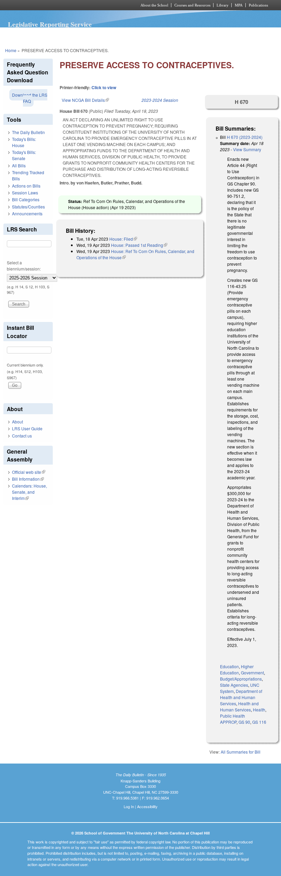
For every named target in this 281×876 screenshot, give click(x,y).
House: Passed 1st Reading (139, 245)
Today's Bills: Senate (24, 155)
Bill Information (28, 479)
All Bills (19, 165)
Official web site (28, 472)
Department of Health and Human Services (241, 697)
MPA (239, 5)
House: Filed (123, 239)
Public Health (232, 716)
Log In (129, 806)
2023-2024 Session (160, 100)
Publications (258, 5)
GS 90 (244, 722)
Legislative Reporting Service (50, 24)
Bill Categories (25, 199)
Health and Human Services (239, 706)
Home (10, 50)
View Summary (247, 149)
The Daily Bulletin (28, 132)
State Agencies (234, 685)
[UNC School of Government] (61, 5)
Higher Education (237, 669)
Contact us (22, 436)
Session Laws (25, 192)
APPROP (228, 722)
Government (252, 672)
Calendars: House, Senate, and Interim (29, 492)
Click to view (103, 87)
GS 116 (259, 722)
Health (259, 709)
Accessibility (147, 806)
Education (229, 666)
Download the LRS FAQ (29, 98)
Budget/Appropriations (241, 679)
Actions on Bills (26, 186)
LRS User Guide (27, 428)
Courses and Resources (192, 5)
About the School (154, 5)
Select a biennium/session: (24, 266)
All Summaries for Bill (240, 752)
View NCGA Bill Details (85, 100)
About (17, 421)
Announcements (27, 213)
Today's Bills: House (24, 142)
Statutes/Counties (28, 206)
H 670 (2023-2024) (244, 137)
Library (223, 5)
